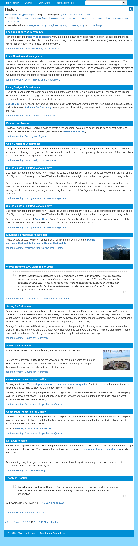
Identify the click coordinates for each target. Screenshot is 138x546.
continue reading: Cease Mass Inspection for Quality (34, 404)
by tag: (20, 18)
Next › (47, 522)
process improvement (32, 18)
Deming (45, 18)
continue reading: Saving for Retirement (27, 338)
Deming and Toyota (17, 123)
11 (35, 522)
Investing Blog (77, 25)
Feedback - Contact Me (52, 533)
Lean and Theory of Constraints (24, 32)
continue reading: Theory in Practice (25, 512)
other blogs (96, 25)
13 (42, 522)
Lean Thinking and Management (24, 56)
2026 (70, 15)
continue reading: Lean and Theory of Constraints (32, 48)
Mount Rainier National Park (52, 243)
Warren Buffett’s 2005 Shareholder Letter (29, 266)
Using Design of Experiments (23, 87)
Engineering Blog (58, 25)
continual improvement (112, 18)
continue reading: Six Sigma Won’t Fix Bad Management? (37, 198)
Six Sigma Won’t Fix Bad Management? (29, 168)
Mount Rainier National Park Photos (27, 235)
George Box (12, 104)
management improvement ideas (101, 449)
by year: (64, 15)
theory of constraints (39, 37)
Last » (54, 522)
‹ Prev (15, 522)
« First (8, 522)
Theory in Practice (16, 478)
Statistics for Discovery (37, 107)
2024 (80, 15)
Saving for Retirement (19, 306)
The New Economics (52, 503)
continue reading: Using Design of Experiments (31, 115)
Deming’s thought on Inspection (33, 428)
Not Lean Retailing (17, 440)
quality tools (85, 18)
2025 (75, 15)
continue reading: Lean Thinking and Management (33, 79)
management (97, 18)
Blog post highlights (27, 15)
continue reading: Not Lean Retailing (25, 470)
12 (38, 522)
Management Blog (37, 25)
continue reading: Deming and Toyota (26, 136)
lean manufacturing (56, 18)
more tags (15, 22)
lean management (73, 18)
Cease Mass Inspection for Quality (26, 379)
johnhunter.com (11, 15)
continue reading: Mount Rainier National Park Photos (34, 248)
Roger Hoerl (41, 219)
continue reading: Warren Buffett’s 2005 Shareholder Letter (37, 298)
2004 (88, 15)
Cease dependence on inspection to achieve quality (57, 384)
